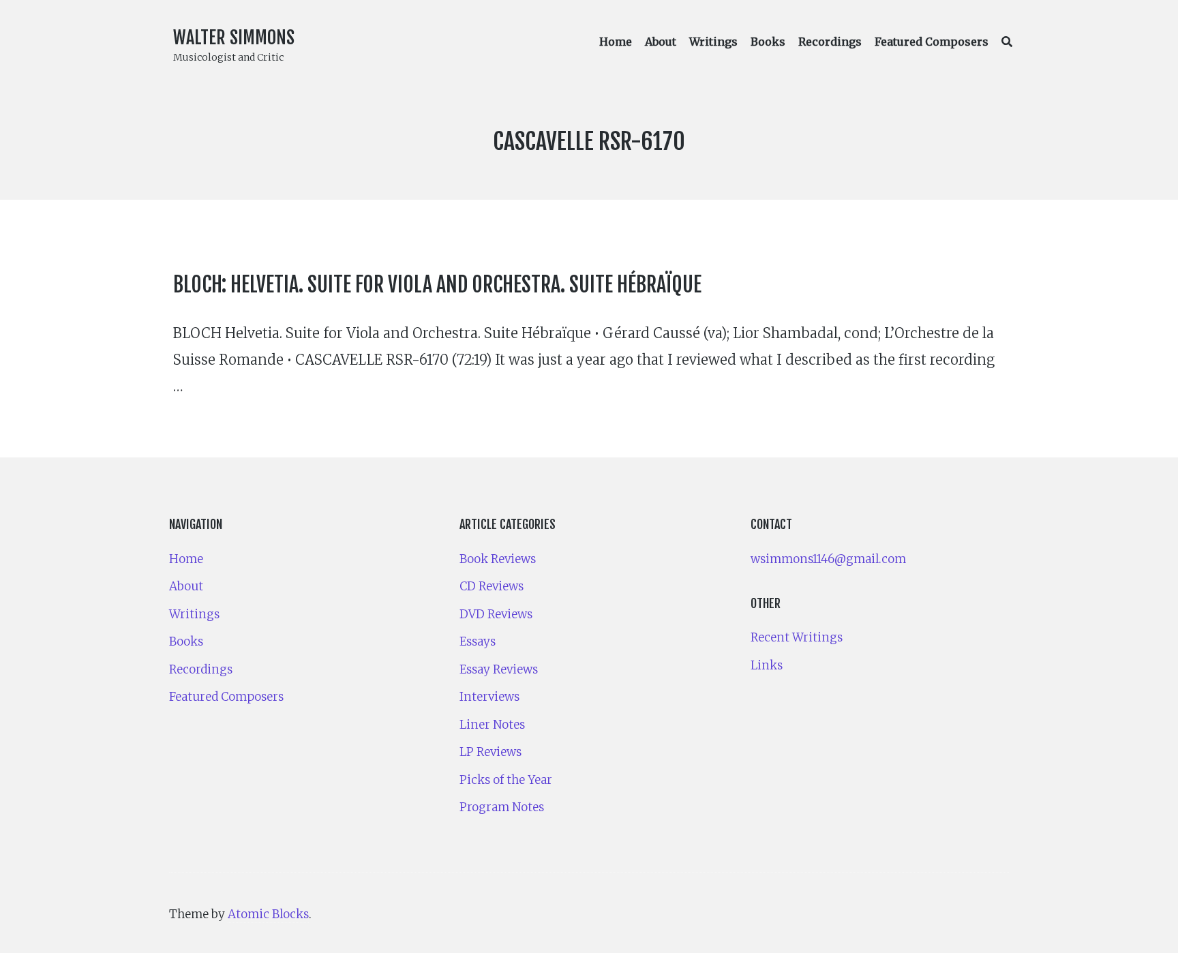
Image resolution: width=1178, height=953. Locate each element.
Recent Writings (797, 637)
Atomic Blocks (268, 914)
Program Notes (501, 807)
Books (768, 41)
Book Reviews (497, 558)
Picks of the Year (505, 779)
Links (767, 665)
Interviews (489, 696)
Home (615, 41)
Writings (713, 41)
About (660, 41)
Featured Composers (931, 41)
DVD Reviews (495, 614)
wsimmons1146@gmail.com (828, 558)
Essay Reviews (498, 669)
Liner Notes (492, 724)
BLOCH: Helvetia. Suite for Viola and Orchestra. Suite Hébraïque (437, 284)
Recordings (830, 41)
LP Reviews (490, 751)
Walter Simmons (233, 37)
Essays (477, 641)
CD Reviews (491, 586)
